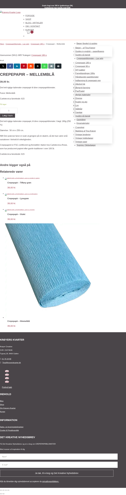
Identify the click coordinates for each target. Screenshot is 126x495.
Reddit (31, 66)
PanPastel (80, 91)
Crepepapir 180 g (83, 63)
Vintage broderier (83, 135)
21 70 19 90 (6, 359)
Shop (28, 19)
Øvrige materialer (82, 95)
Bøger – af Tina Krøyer (85, 48)
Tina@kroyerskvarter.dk (11, 363)
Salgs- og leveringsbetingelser (12, 427)
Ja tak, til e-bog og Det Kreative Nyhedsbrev (56, 473)
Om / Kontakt (32, 26)
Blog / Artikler (34, 23)
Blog (1, 401)
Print (58, 66)
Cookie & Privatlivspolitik (9, 430)
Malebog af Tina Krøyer (85, 131)
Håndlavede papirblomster (87, 77)
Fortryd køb (7, 387)
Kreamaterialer (83, 123)
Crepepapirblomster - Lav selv (17, 44)
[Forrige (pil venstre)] (1, 493)
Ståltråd (78, 109)
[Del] (6, 490)
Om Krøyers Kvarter (8, 408)
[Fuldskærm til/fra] (3, 490)
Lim (77, 105)
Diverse (78, 98)
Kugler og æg (81, 102)
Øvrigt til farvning (82, 88)
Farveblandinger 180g (85, 73)
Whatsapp (44, 66)
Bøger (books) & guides (87, 43)
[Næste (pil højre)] (3, 493)
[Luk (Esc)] (8, 490)
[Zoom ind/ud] (1, 490)
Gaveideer (81, 120)
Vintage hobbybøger (84, 138)
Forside (30, 16)
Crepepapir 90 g (82, 66)
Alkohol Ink (80, 84)
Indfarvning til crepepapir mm (88, 80)
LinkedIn (17, 66)
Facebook (10, 66)
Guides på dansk (82, 55)
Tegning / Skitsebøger (86, 145)
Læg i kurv (7, 115)
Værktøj (78, 112)
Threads (37, 66)
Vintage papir (81, 142)
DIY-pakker (80, 70)
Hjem (2, 44)
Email (51, 66)
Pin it (24, 66)
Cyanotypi (79, 127)
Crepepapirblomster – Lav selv (90, 58)
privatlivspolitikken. (50, 481)
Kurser (2, 412)
